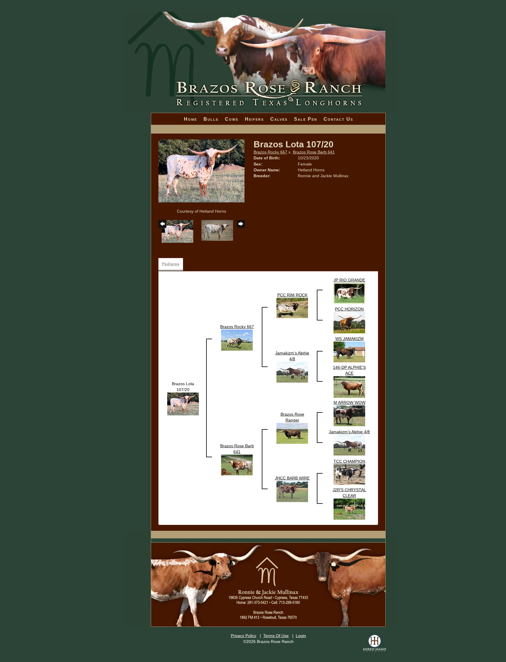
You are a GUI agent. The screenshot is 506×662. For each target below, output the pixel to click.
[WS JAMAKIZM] (349, 351)
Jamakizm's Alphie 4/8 (349, 431)
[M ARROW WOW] (349, 415)
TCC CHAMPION (349, 461)
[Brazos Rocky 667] (237, 339)
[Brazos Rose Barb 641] (237, 464)
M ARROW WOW (349, 402)
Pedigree (171, 264)
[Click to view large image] (201, 170)
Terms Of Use (276, 635)
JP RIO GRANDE (349, 280)
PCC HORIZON (349, 309)
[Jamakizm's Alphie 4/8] (292, 371)
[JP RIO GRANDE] (349, 293)
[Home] (260, 44)
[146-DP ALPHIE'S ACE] (349, 386)
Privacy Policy (243, 635)
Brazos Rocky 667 (270, 152)
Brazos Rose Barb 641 (314, 152)
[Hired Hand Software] (374, 643)
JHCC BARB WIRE (292, 478)
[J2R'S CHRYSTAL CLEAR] (349, 508)
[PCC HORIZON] (349, 322)
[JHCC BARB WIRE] (292, 491)
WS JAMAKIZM (349, 338)
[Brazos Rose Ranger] (292, 433)
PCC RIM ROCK (292, 295)
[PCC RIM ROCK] (292, 307)
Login (301, 635)
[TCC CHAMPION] (349, 474)
